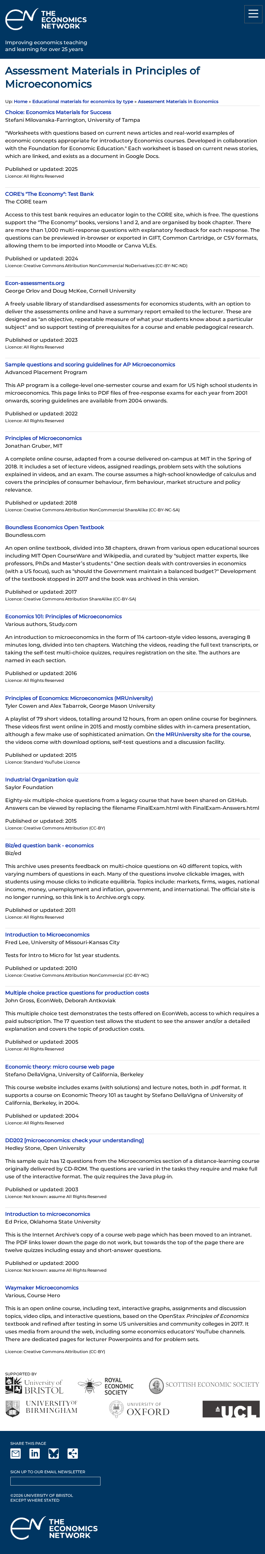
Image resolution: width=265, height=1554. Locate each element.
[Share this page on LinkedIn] (38, 1457)
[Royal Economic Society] (106, 1386)
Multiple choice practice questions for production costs (77, 993)
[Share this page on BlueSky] (57, 1457)
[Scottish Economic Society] (204, 1386)
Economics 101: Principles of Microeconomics (63, 616)
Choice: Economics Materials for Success (58, 112)
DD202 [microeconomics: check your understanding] (74, 1140)
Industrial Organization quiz (41, 780)
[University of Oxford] (140, 1409)
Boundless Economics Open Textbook (54, 527)
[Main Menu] (253, 14)
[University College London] (231, 1409)
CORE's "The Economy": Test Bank (49, 194)
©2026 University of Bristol (41, 1495)
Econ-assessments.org (35, 283)
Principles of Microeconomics (43, 438)
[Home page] (46, 31)
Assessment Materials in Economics (178, 101)
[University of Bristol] (34, 1385)
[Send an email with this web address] (19, 1457)
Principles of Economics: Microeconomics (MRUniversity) (79, 698)
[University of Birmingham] (41, 1409)
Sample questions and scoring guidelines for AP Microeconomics (90, 364)
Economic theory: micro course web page (59, 1067)
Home (20, 101)
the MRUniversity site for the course (202, 734)
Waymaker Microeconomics (42, 1288)
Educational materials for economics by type (82, 101)
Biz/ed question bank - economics (49, 845)
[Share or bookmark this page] (77, 1457)
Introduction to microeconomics (47, 1214)
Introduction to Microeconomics (47, 935)
